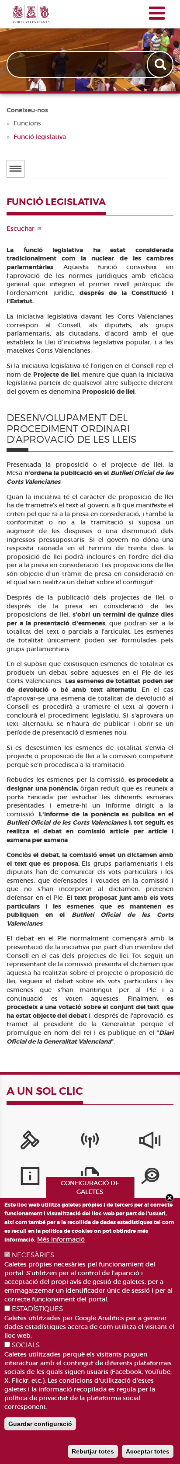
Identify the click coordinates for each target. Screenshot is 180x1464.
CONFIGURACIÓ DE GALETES (90, 1187)
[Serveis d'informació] (29, 1178)
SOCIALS (26, 1345)
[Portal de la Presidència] (29, 1142)
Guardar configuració (40, 1423)
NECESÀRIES (33, 1255)
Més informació (61, 1239)
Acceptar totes (148, 1451)
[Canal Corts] (89, 1142)
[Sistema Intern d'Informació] (150, 1142)
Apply (161, 64)
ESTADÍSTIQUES (37, 1309)
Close (169, 1198)
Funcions (27, 123)
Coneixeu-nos (27, 110)
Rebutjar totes (93, 1451)
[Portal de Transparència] (150, 1178)
